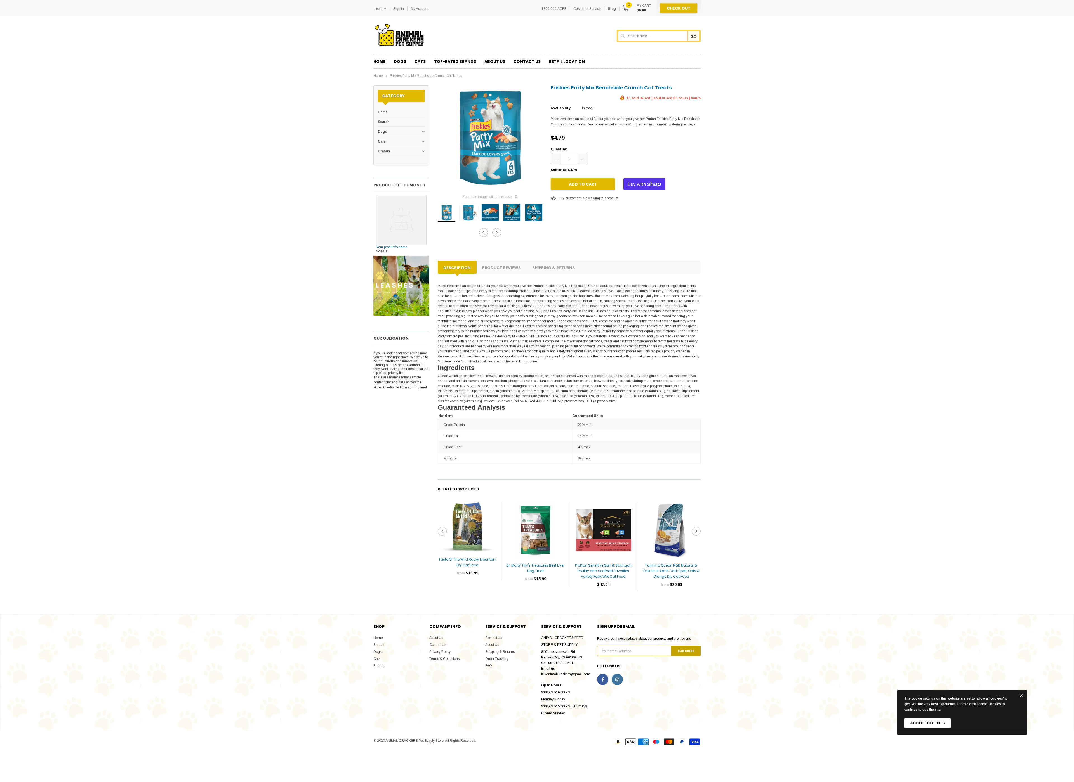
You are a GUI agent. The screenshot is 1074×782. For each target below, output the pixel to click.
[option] (490, 137)
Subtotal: (559, 170)
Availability (560, 108)
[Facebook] (602, 679)
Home (378, 76)
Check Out (679, 8)
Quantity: (559, 149)
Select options (467, 590)
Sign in (398, 9)
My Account (419, 9)
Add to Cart (583, 184)
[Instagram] (617, 679)
